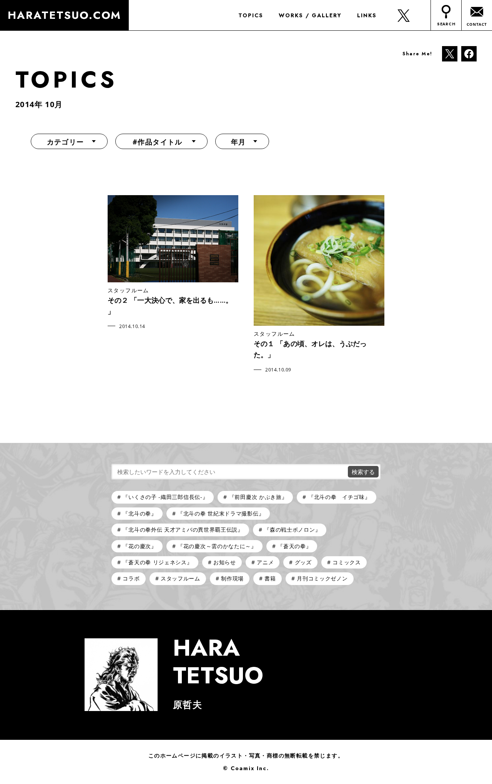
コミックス (346, 562)
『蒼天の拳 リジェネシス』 (157, 562)
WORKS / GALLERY (310, 15)
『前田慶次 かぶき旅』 (258, 497)
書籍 (270, 578)
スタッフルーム (180, 578)
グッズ (303, 562)
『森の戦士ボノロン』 (292, 529)
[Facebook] (469, 53)
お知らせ (224, 562)
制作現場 (232, 578)
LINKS (367, 15)
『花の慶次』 (139, 546)
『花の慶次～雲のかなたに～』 (217, 546)
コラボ (131, 578)
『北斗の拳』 (139, 513)
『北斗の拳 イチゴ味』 (339, 497)
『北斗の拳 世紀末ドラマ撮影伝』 (221, 513)
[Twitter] (449, 53)
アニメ (265, 562)
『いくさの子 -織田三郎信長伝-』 (165, 497)
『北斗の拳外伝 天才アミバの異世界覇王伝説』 (183, 529)
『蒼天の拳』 (294, 546)
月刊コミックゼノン (322, 578)
